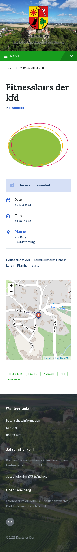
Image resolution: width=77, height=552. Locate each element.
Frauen (32, 373)
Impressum (13, 435)
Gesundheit (17, 108)
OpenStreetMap (62, 357)
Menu (14, 56)
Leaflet (47, 357)
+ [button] (11, 285)
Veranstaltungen (32, 68)
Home (9, 68)
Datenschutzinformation (23, 420)
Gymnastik (49, 373)
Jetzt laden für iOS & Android (27, 476)
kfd (63, 373)
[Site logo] (38, 28)
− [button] (11, 291)
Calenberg (38, 35)
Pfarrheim (22, 231)
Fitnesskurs (15, 373)
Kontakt (11, 428)
